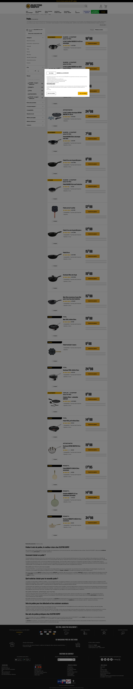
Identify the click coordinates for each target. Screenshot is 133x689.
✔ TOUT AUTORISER (83, 93)
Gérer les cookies (51, 93)
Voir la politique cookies (51, 83)
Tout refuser (51, 73)
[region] (66, 83)
